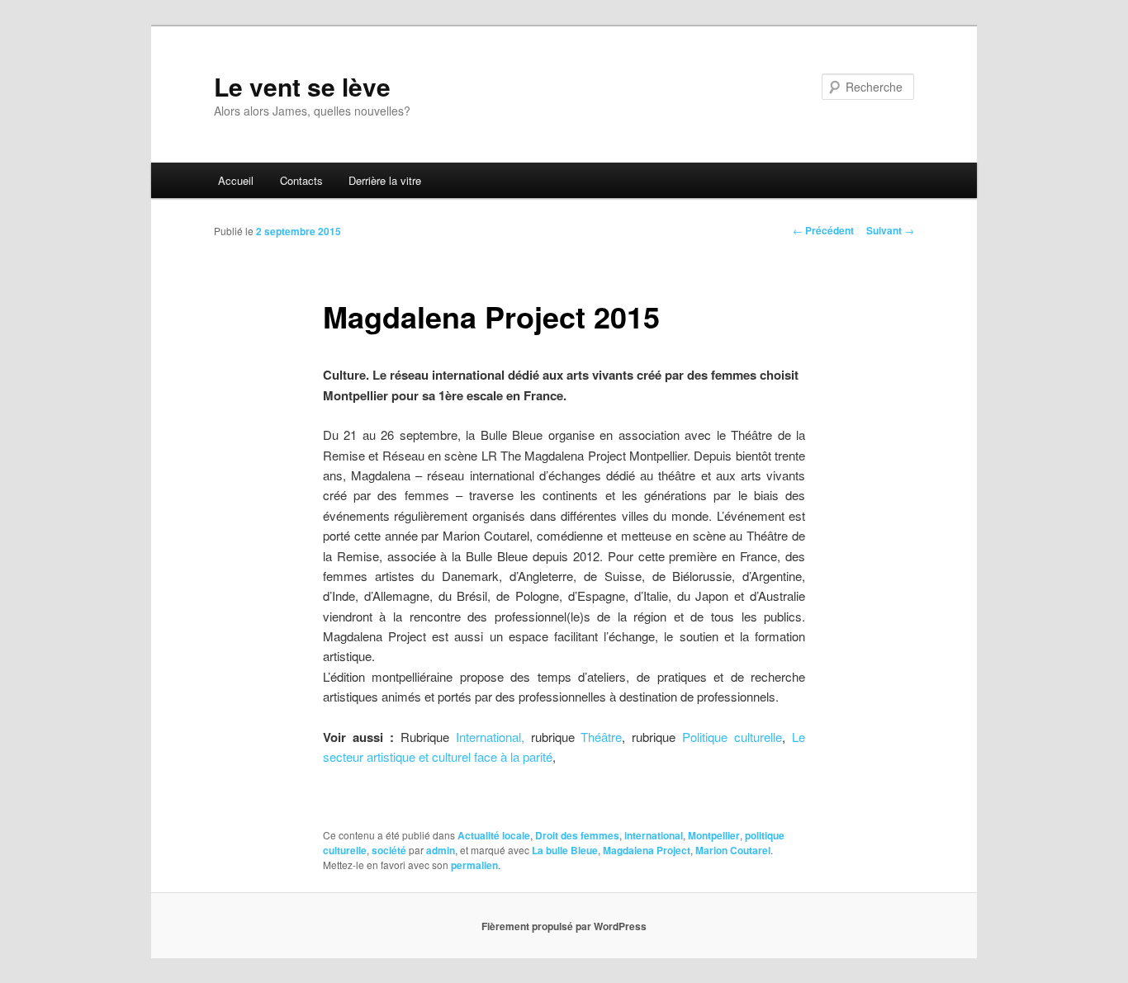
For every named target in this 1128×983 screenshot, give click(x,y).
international (653, 835)
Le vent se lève (302, 86)
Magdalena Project (646, 850)
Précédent (823, 230)
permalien (474, 865)
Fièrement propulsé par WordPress (564, 926)
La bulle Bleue (565, 850)
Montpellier (714, 835)
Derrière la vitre (384, 180)
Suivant (890, 230)
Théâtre (601, 736)
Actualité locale (493, 835)
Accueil (236, 180)
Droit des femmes (577, 835)
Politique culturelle (732, 736)
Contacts (301, 180)
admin (440, 850)
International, (490, 736)
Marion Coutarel (732, 850)
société (389, 850)
